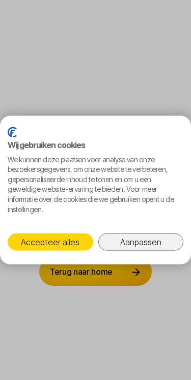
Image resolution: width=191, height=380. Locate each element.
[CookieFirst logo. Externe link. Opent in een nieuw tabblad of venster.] (12, 132)
